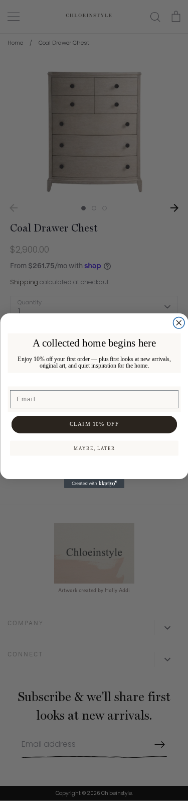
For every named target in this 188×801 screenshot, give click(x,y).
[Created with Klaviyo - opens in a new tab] (94, 483)
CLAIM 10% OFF (93, 423)
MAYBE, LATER (94, 447)
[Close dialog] (178, 322)
